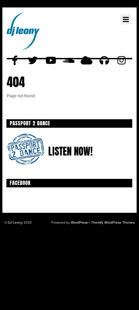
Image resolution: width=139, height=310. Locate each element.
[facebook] (15, 60)
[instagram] (122, 60)
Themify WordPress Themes (113, 222)
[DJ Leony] (23, 43)
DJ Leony (15, 222)
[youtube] (51, 60)
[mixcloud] (86, 60)
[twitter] (33, 60)
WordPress (79, 222)
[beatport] (104, 60)
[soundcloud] (68, 60)
